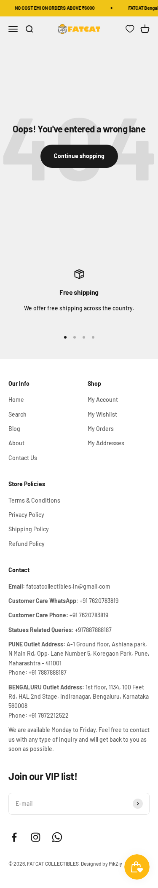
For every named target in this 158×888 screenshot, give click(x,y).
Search (17, 414)
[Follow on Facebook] (14, 837)
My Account (103, 399)
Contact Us (22, 457)
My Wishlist (102, 414)
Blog (14, 428)
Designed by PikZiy (101, 863)
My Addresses (106, 443)
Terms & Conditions (34, 500)
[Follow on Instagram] (35, 837)
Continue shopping (79, 155)
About (16, 443)
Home (16, 399)
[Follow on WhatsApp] (57, 837)
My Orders (101, 428)
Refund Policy (26, 543)
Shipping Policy (28, 529)
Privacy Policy (26, 514)
